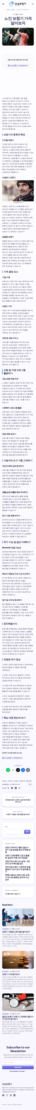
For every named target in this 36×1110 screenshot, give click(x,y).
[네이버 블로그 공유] (8, 770)
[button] (3, 4)
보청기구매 (22, 781)
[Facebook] (3, 1095)
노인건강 (10, 781)
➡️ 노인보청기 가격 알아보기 (18, 65)
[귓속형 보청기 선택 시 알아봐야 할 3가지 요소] (18, 800)
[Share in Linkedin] (16, 788)
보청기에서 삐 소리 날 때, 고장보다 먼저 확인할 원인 (17, 862)
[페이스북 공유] (23, 770)
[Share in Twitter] (8, 788)
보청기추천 (29, 781)
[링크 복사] (28, 770)
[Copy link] (19, 788)
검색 (6, 826)
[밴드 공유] (13, 770)
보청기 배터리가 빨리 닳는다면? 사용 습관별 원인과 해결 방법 (17, 849)
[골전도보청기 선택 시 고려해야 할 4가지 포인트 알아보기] (18, 1002)
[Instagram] (11, 1095)
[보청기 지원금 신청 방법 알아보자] (18, 813)
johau (8, 9)
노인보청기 (16, 781)
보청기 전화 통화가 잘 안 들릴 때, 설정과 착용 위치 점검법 (17, 856)
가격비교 (4, 781)
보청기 (13, 9)
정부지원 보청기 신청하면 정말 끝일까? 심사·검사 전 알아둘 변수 (18, 869)
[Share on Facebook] (12, 788)
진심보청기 (7, 1084)
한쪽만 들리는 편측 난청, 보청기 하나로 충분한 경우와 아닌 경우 (17, 877)
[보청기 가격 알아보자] (18, 960)
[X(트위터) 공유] (18, 770)
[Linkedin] (14, 1095)
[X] (7, 1095)
